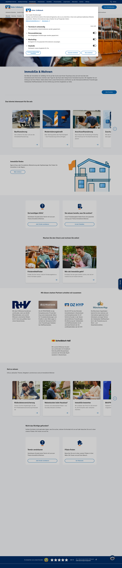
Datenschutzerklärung (32, 21)
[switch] (94, 33)
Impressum (45, 21)
